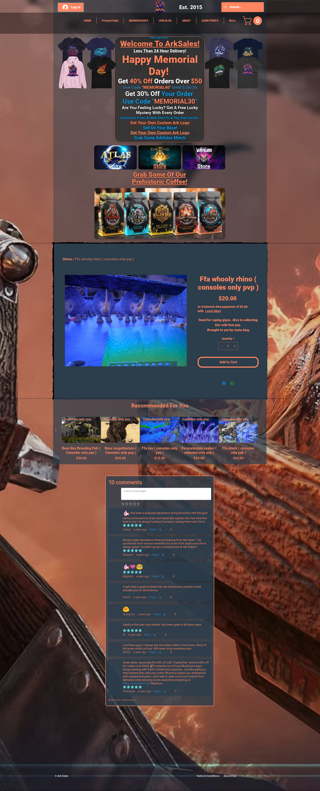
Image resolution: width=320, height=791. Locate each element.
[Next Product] (263, 430)
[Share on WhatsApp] (232, 383)
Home (67, 259)
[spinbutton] (228, 346)
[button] (253, 20)
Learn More (227, 311)
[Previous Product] (55, 430)
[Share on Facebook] (224, 383)
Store (159, 166)
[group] (159, 439)
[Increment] (235, 346)
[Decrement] (221, 346)
